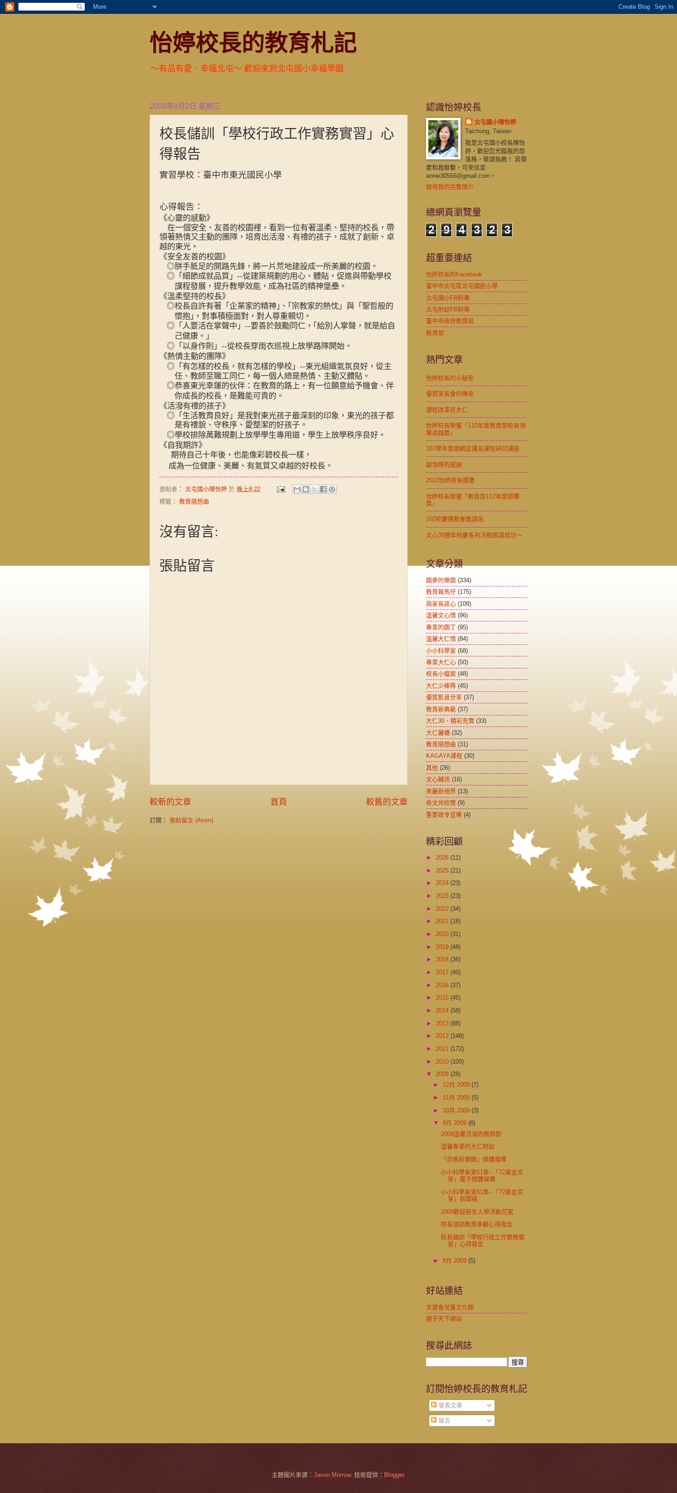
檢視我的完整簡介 (450, 186)
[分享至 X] (314, 489)
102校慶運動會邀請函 (455, 518)
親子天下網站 (444, 1318)
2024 (443, 882)
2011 (443, 1048)
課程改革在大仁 (447, 409)
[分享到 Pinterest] (332, 489)
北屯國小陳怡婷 (495, 121)
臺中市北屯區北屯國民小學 (462, 285)
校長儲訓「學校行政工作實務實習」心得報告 (483, 1240)
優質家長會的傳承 (450, 393)
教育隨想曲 (194, 501)
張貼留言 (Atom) (191, 820)
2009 (443, 1074)
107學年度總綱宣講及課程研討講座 (472, 448)
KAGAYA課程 (444, 755)
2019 (443, 946)
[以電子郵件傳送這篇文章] (297, 489)
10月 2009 (457, 1110)
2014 (443, 1010)
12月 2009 (457, 1084)
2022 (443, 908)
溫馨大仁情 (441, 638)
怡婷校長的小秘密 (450, 378)
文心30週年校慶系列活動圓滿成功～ (474, 535)
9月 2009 (455, 1122)
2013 (443, 1023)
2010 (443, 1061)
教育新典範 (441, 709)
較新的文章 (170, 802)
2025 (443, 870)
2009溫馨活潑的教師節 (471, 1133)
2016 (443, 985)
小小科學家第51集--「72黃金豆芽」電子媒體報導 (482, 1176)
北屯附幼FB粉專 (448, 309)
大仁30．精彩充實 (450, 720)
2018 (443, 959)
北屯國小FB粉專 (448, 297)
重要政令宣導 (444, 814)
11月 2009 (457, 1097)
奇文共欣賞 (441, 802)
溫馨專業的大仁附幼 (468, 1146)
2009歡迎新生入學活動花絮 (477, 1211)
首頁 (278, 802)
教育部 (435, 332)
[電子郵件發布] (280, 489)
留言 (443, 1420)
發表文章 (449, 1405)
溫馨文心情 (441, 615)
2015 (443, 997)
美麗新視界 (441, 791)
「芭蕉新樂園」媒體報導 (474, 1159)
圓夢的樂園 (441, 580)
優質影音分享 (444, 697)
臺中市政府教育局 (450, 320)
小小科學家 (441, 650)
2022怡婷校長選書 (450, 480)
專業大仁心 (441, 662)
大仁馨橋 (438, 732)
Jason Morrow (332, 1474)
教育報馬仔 (441, 591)
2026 (443, 857)
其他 (432, 767)
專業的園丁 (441, 627)
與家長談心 (441, 603)
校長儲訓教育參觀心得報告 (477, 1224)
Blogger (394, 1474)
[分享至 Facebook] (323, 489)
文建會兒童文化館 (450, 1307)
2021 (443, 921)
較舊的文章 (387, 802)
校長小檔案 (441, 673)
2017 (443, 972)
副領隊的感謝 (444, 464)
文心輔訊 (438, 779)
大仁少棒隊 (441, 685)
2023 (443, 895)
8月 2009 (455, 1260)
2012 (443, 1035)
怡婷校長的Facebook (454, 274)
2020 (443, 934)
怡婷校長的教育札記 (253, 42)
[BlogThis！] (305, 489)
